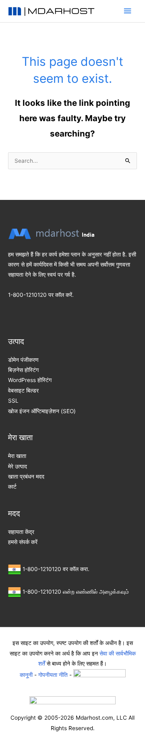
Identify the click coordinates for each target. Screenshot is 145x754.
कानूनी (26, 674)
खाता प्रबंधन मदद (26, 476)
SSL (13, 400)
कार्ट (12, 486)
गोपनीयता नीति (53, 674)
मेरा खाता (17, 456)
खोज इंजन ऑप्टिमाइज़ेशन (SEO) (42, 411)
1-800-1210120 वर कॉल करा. (56, 569)
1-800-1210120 (27, 295)
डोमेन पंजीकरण (23, 360)
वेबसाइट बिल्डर (23, 390)
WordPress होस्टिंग (30, 380)
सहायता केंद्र (21, 532)
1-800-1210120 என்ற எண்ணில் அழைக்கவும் (76, 591)
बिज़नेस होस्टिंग (23, 370)
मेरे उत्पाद (17, 466)
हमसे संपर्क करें (22, 542)
